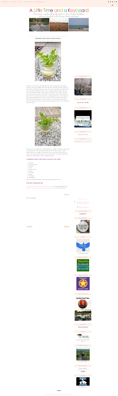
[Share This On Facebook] (65, 194)
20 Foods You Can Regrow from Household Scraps (39, 186)
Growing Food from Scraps (47, 36)
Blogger (85, 199)
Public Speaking (27, 1)
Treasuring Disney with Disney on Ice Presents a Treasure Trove (83, 118)
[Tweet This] (67, 194)
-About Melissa (4, 1)
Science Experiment (61, 36)
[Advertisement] (83, 54)
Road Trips (13, 1)
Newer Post (29, 226)
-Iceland (20, 1)
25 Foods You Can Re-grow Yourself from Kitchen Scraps (41, 188)
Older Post (66, 226)
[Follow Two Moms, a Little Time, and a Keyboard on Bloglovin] (83, 327)
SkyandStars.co (69, 394)
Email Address (83, 368)
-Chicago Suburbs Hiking (39, 1)
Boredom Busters (34, 36)
